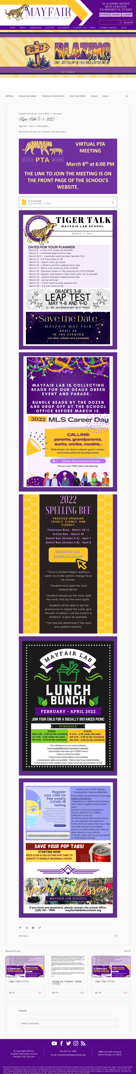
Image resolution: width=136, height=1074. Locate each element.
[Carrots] (68, 72)
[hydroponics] (70, 72)
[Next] (121, 53)
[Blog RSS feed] (83, 1043)
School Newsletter (27, 96)
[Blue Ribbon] (73, 72)
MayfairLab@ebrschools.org (71, 1054)
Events (94, 96)
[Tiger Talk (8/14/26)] (111, 966)
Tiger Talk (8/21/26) (19, 981)
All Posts (9, 96)
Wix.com (30, 1056)
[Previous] (15, 53)
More (105, 96)
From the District (78, 96)
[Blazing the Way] (65, 72)
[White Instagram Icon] (76, 1043)
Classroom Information (53, 96)
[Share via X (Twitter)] (26, 927)
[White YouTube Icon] (54, 1043)
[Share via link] (39, 927)
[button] (23, 28)
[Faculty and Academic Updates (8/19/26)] (68, 966)
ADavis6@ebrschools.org (75, 1071)
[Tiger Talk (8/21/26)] (25, 966)
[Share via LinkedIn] (33, 927)
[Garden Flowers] (62, 72)
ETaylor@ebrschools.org (38, 1073)
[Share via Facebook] (20, 927)
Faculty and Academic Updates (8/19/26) (67, 982)
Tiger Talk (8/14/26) (105, 981)
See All (127, 950)
